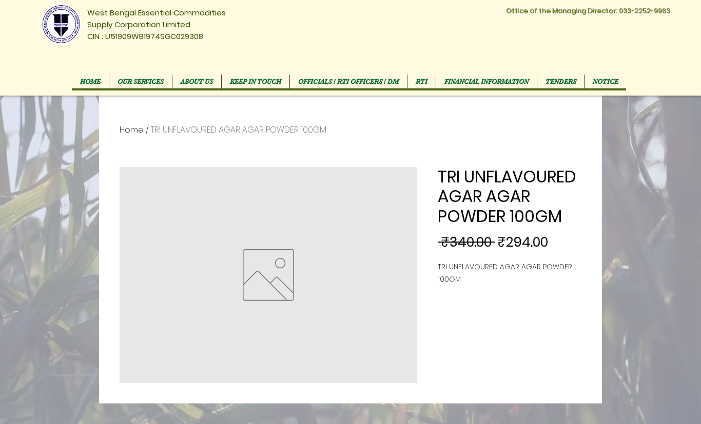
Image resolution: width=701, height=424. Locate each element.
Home (132, 130)
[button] (348, 81)
